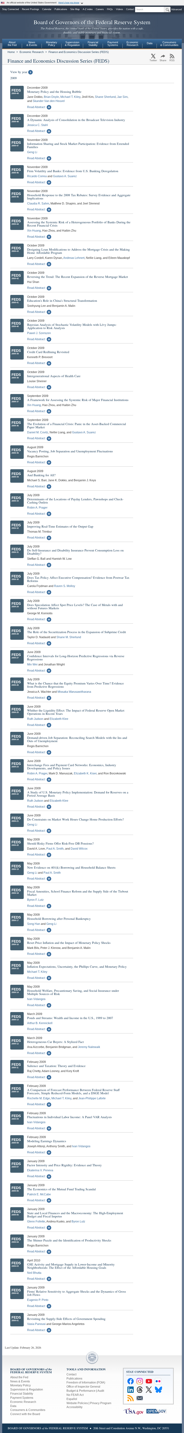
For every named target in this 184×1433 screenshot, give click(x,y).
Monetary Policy (20, 1385)
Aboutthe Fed (12, 43)
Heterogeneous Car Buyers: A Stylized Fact (55, 1042)
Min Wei (32, 664)
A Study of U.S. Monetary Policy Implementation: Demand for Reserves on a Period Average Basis (77, 794)
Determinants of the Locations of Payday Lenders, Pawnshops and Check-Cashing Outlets (75, 500)
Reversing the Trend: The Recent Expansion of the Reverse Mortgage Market (77, 276)
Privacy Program (100, 1403)
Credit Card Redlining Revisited (48, 352)
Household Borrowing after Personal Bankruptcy (59, 918)
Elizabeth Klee (59, 718)
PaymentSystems (112, 43)
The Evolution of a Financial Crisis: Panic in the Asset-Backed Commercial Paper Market (76, 425)
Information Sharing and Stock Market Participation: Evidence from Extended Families (78, 145)
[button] (39, 107)
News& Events (31, 43)
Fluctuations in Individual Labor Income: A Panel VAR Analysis (69, 1117)
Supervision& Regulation (72, 43)
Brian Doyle (51, 96)
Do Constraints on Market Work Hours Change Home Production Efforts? (75, 819)
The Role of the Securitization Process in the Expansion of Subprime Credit (76, 632)
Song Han (33, 923)
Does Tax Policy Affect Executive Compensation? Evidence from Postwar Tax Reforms (78, 579)
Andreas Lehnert (73, 257)
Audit (100, 1390)
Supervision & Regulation (26, 1389)
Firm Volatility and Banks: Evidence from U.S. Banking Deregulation (72, 171)
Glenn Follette (36, 1221)
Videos (119, 9)
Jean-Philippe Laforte (92, 1098)
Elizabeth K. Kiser (85, 773)
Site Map (75, 9)
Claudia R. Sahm (38, 203)
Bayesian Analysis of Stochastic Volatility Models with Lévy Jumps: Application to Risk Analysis (71, 326)
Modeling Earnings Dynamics (46, 1141)
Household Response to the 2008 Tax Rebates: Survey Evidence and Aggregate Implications (78, 196)
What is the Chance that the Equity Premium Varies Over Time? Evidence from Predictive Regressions (75, 685)
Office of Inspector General (83, 1386)
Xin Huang (34, 230)
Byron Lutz (78, 1221)
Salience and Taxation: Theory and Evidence (56, 1066)
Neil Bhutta (34, 1272)
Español (71, 1399)
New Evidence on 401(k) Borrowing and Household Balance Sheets (71, 867)
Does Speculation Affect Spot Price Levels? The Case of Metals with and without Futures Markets (75, 606)
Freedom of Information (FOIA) (85, 1382)
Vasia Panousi (36, 1323)
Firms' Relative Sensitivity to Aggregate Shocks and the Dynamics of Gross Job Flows (76, 1293)
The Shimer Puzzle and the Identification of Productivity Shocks (69, 1240)
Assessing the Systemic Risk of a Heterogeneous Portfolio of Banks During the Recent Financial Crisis (78, 223)
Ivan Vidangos (36, 999)
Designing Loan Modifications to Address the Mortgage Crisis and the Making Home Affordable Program (78, 251)
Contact (130, 9)
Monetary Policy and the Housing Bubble (54, 91)
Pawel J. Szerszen (39, 333)
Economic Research (32, 51)
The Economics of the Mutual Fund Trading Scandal (61, 1189)
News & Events (20, 1381)
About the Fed (19, 1377)
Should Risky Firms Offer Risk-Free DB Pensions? (60, 843)
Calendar (46, 9)
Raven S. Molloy (64, 586)
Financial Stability (21, 1393)
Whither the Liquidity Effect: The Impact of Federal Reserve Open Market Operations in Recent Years (75, 712)
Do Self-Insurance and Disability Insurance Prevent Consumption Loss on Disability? (75, 552)
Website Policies (77, 1403)
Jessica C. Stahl (37, 125)
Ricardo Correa (37, 176)
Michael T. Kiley (70, 96)
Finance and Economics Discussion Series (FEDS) (79, 51)
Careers (100, 9)
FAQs (110, 9)
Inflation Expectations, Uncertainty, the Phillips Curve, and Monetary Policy (77, 966)
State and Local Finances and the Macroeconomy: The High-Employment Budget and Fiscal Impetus (75, 1214)
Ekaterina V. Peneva (40, 1170)
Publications (60, 9)
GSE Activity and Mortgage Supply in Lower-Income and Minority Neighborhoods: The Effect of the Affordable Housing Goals (71, 1266)
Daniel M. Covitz (37, 432)
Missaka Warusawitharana (74, 691)
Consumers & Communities (169, 43)
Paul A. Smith (55, 848)
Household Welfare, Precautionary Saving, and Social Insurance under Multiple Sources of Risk (73, 992)
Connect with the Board (25, 1414)
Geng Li (32, 152)
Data (149, 43)
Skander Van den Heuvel (49, 100)
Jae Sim (122, 96)
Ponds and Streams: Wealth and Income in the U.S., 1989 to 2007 (70, 1018)
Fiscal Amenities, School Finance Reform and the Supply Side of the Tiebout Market (77, 893)
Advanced (176, 9)
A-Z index (88, 9)
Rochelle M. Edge (38, 1098)
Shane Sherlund (105, 96)
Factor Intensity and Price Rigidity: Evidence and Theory (64, 1165)
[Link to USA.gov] (134, 1411)
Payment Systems (21, 1397)
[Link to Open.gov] (157, 1411)
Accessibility (74, 1407)
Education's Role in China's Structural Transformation (62, 300)
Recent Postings (30, 9)
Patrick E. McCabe (39, 1194)
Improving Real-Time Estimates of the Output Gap (60, 526)
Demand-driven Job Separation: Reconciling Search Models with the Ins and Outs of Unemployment (77, 739)
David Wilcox (79, 848)
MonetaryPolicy (51, 43)
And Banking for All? (41, 475)
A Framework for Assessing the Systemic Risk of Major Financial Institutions (77, 400)
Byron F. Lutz (35, 899)
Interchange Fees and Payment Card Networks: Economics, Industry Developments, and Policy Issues (71, 766)
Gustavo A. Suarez (65, 176)
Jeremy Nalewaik (89, 1046)
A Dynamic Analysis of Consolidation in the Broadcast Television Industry (76, 120)
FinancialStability (93, 43)
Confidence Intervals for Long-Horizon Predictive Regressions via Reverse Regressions (75, 657)
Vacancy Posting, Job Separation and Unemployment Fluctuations (70, 451)
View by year (18, 72)
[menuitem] (12, 44)
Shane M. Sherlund (68, 637)
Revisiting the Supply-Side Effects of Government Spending (66, 1319)
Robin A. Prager (37, 507)
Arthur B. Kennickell (39, 1023)
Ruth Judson (35, 718)
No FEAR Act (75, 1394)
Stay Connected (10, 9)
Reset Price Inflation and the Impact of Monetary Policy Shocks (69, 942)
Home (11, 51)
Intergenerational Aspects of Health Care (53, 376)
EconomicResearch (132, 43)
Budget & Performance (80, 1390)
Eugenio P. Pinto (37, 1299)
